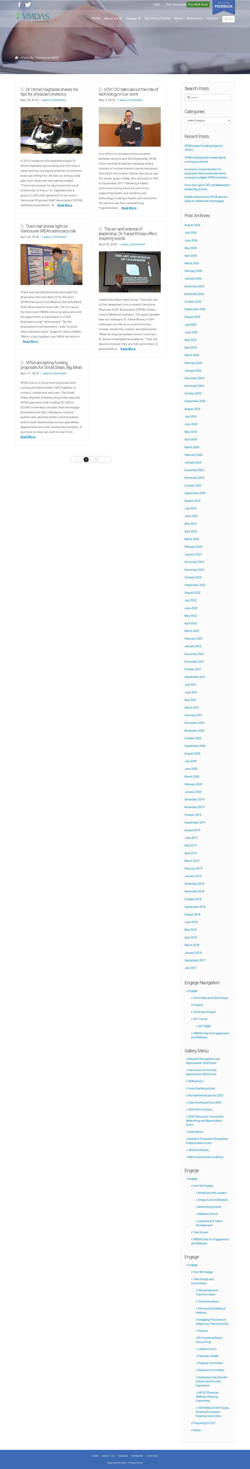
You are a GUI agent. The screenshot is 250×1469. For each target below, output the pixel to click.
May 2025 (191, 339)
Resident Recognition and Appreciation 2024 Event (203, 1061)
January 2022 (193, 646)
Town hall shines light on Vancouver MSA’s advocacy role (48, 228)
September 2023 (195, 493)
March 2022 (192, 631)
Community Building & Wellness (210, 1310)
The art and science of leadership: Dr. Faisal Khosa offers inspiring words (128, 234)
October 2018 (193, 899)
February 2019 (193, 868)
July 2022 (190, 600)
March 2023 (192, 539)
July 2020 (190, 761)
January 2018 (193, 952)
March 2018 (192, 945)
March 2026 (192, 263)
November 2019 (194, 807)
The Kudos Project (204, 1012)
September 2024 (195, 401)
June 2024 (191, 424)
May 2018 (191, 929)
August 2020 (192, 753)
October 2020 (193, 738)
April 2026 (191, 255)
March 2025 (192, 355)
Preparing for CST (204, 1423)
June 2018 (191, 922)
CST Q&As (204, 1026)
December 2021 (194, 654)
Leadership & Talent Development (209, 1223)
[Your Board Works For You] (32, 17)
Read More (64, 205)
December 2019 (194, 799)
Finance (203, 1330)
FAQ (157, 4)
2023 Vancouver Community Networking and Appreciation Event (204, 1120)
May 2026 (191, 248)
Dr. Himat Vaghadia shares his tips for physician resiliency (49, 92)
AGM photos (196, 1081)
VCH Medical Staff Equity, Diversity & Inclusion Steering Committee (212, 1412)
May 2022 (191, 615)
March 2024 (192, 447)
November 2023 (194, 477)
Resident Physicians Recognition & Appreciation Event (207, 1141)
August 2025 (192, 316)
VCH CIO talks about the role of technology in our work (128, 92)
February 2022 (193, 638)
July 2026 (190, 232)
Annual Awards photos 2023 (205, 1095)
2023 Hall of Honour (200, 1109)
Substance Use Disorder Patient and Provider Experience (212, 1381)
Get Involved (176, 4)
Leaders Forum (207, 1349)
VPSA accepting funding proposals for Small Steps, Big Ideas (51, 365)
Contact (152, 1456)
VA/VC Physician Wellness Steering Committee (207, 1396)
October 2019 (193, 815)
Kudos (197, 1430)
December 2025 (194, 286)
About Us (108, 1456)
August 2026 (192, 225)
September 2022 (195, 585)
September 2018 (195, 906)
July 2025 (190, 324)
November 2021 (194, 661)
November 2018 (194, 891)
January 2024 (193, 462)
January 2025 (193, 370)
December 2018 (194, 883)
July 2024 (190, 416)
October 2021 (193, 669)
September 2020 (195, 745)
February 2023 (193, 546)
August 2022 (192, 592)
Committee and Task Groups (210, 997)
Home (95, 1456)
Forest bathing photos (201, 1088)
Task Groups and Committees (202, 1281)
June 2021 (191, 692)
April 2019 (191, 853)
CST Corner (200, 1019)
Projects (198, 1005)
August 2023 (192, 500)
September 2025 (195, 309)
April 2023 (191, 531)
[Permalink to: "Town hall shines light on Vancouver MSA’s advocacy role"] (51, 264)
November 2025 (194, 294)
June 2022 (191, 608)
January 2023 (193, 554)
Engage (193, 990)
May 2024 (191, 431)
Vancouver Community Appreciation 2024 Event (201, 1072)
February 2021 (193, 715)
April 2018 (191, 937)
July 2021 (190, 684)
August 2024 (192, 408)
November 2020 (194, 730)
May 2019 (191, 845)
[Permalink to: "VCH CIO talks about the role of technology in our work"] (130, 127)
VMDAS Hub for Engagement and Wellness (210, 1035)
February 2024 (193, 454)
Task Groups (200, 1232)
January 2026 (193, 278)
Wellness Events (208, 1213)
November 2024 (194, 385)
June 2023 (191, 516)
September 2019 (195, 822)
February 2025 (193, 363)
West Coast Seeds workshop (205, 1157)
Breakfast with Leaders (212, 1192)
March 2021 (192, 707)
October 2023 (193, 485)
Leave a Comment (54, 100)
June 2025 (191, 332)
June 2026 (191, 240)
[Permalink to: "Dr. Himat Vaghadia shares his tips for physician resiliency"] (51, 130)
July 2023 (190, 508)
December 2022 (194, 562)
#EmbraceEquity (198, 1150)
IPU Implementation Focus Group (209, 1340)
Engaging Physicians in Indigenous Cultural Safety (212, 1321)
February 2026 (193, 270)
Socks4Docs (195, 1131)
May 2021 (191, 700)
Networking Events (209, 1206)
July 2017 (190, 968)
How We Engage (203, 1185)
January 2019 (193, 876)
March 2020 (192, 776)
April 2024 (191, 439)
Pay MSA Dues (198, 4)
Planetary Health (208, 1356)
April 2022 (191, 623)
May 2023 (191, 523)
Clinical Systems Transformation (207, 1292)
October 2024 (193, 393)
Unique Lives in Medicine (213, 1199)
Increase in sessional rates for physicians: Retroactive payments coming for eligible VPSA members (206, 173)
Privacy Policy (135, 1463)
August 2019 (192, 830)
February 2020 (193, 784)
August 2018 (192, 914)
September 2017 (195, 960)
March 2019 (192, 860)
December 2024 (194, 378)
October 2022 (193, 577)
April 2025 (191, 347)
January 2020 (193, 791)
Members (137, 1456)
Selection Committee (211, 1370)
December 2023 (194, 470)
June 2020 (191, 768)
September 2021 (195, 676)
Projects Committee (210, 1363)
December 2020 (194, 722)
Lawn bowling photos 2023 (204, 1102)
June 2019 (191, 837)
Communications (208, 1301)
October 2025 (193, 301)
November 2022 (194, 569)
